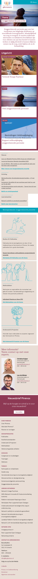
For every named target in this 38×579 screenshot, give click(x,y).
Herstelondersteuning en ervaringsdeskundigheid (16, 475)
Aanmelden (19, 412)
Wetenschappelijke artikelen (10, 449)
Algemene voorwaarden (8, 574)
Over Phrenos (5, 423)
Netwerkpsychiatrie (7, 536)
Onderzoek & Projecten (8, 443)
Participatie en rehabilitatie (9, 469)
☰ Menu (33, 2)
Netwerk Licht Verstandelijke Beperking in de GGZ (17, 523)
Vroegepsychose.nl (7, 530)
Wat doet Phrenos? (7, 427)
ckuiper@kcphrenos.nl (23, 364)
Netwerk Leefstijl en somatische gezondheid (14, 201)
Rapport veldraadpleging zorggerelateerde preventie (13, 141)
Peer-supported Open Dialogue (11, 533)
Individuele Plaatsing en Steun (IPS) (13, 299)
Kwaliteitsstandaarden (8, 440)
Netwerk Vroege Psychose (13, 77)
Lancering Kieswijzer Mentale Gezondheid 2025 (15, 161)
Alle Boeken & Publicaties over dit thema (15, 258)
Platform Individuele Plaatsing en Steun (13, 500)
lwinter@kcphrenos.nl (23, 381)
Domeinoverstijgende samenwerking (12, 481)
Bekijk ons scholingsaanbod (9, 191)
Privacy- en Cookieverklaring (9, 569)
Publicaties (4, 437)
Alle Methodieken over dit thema (13, 302)
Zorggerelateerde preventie (10, 484)
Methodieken (5, 446)
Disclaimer (4, 572)
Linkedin (4, 566)
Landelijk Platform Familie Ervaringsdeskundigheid (17, 520)
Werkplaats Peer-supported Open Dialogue (14, 503)
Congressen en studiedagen (10, 456)
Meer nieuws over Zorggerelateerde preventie (15, 168)
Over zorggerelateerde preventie (15, 109)
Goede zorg (5, 472)
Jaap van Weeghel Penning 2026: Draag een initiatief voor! (18, 159)
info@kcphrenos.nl (7, 558)
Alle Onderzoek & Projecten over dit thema (16, 341)
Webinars (4, 462)
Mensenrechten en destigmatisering (12, 478)
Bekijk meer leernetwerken (9, 204)
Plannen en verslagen (8, 430)
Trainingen (4, 459)
